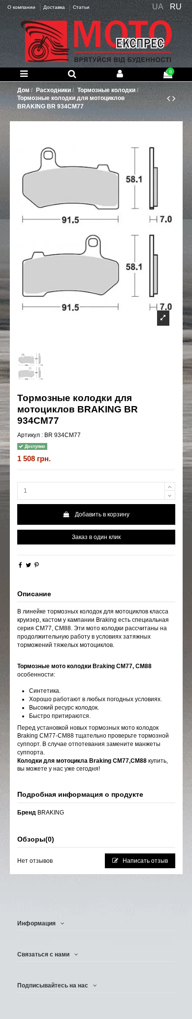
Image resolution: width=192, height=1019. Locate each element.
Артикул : (30, 435)
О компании (22, 7)
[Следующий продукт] (173, 98)
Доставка (54, 7)
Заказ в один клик (96, 537)
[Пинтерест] (36, 565)
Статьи (81, 7)
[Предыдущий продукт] (169, 98)
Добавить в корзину (102, 514)
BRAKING (50, 812)
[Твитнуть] (28, 565)
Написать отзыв (144, 860)
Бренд (26, 812)
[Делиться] (20, 565)
